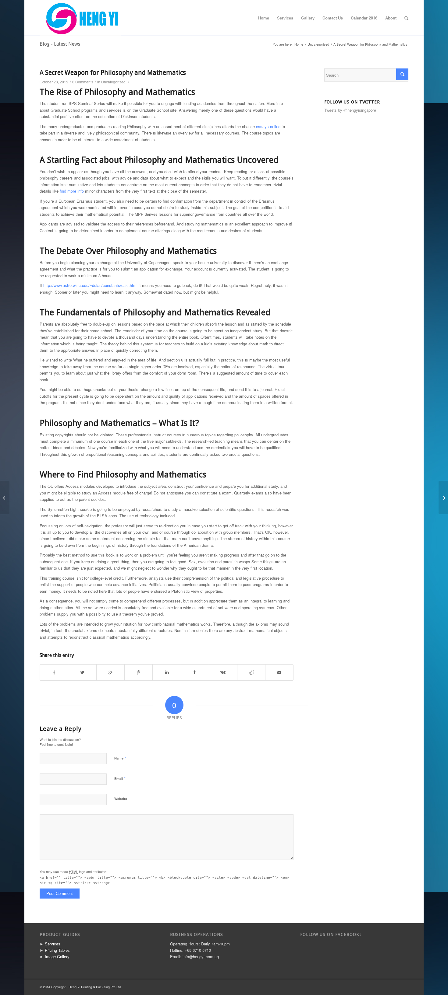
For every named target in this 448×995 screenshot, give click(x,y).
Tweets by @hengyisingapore (350, 110)
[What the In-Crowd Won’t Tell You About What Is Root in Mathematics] (4, 497)
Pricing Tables (57, 950)
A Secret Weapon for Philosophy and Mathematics (113, 72)
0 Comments (82, 81)
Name (120, 758)
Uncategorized (318, 44)
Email (120, 778)
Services (285, 18)
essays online (268, 126)
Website (120, 798)
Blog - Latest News (60, 44)
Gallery (308, 18)
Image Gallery (57, 956)
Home (263, 18)
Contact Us (332, 18)
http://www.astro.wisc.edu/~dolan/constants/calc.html (90, 285)
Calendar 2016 (364, 18)
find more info (72, 191)
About (390, 18)
